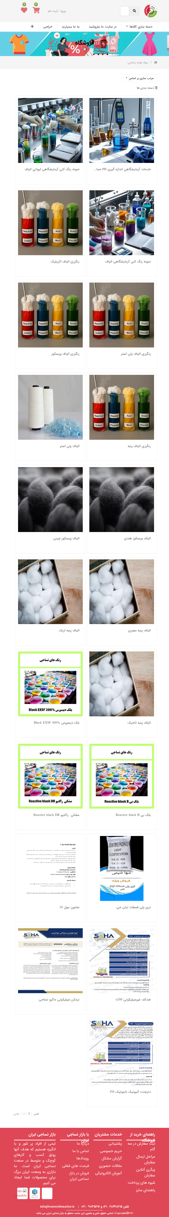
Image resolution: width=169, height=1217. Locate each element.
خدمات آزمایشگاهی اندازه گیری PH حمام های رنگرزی (122, 169)
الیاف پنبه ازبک (69, 630)
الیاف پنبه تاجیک (139, 722)
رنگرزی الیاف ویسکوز (65, 354)
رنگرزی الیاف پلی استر (136, 354)
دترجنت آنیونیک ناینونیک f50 (130, 1091)
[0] (36, 11)
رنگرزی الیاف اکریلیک (65, 261)
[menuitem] (139, 27)
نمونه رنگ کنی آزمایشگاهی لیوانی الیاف (52, 169)
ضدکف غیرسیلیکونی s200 (133, 999)
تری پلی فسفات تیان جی (133, 907)
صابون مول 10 (69, 907)
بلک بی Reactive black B (133, 815)
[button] (32, 27)
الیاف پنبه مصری (139, 630)
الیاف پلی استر (69, 446)
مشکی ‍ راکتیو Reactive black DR (56, 815)
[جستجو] (15, 76)
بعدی (16, 1113)
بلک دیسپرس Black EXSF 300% (56, 722)
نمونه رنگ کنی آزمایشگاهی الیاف (128, 261)
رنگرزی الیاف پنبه (139, 446)
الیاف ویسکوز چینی (66, 538)
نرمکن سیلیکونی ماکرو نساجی (59, 999)
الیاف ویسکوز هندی (137, 538)
